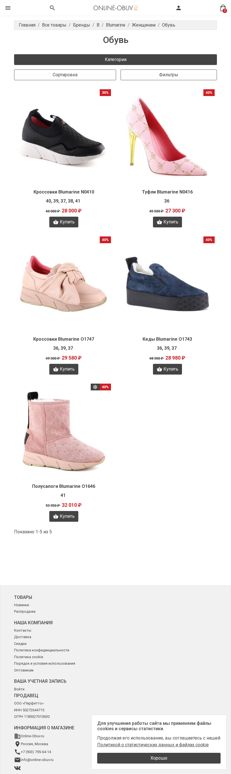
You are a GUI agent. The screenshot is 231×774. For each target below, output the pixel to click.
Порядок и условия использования (44, 663)
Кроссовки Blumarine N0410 (64, 192)
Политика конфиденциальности (41, 650)
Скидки (20, 644)
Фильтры (168, 74)
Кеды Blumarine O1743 (167, 339)
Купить (67, 222)
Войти (19, 689)
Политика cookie (28, 657)
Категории (115, 59)
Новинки (21, 605)
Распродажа (24, 611)
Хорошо (158, 758)
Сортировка (65, 74)
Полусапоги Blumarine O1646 (63, 486)
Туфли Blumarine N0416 (167, 192)
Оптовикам (24, 670)
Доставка (22, 637)
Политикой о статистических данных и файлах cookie (153, 744)
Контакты (22, 630)
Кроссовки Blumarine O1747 (63, 339)
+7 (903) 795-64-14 (36, 752)
